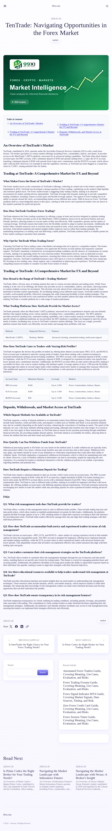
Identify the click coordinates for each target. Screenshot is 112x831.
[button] (5, 6)
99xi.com (56, 6)
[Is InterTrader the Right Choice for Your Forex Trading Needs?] (28, 644)
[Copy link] (27, 626)
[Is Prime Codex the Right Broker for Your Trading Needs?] (83, 644)
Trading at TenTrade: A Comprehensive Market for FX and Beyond (81, 125)
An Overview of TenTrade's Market (26, 123)
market (55, 40)
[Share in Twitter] (11, 626)
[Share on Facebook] (16, 626)
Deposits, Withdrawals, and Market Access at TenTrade (80, 133)
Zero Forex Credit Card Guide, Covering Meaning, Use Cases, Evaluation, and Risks (81, 709)
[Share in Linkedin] (22, 626)
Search (11, 665)
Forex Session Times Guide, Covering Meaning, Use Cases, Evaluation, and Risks (81, 720)
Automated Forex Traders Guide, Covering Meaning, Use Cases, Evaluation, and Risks (82, 674)
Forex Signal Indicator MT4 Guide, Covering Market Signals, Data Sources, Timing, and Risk (83, 697)
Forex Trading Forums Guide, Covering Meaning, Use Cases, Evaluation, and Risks (81, 686)
